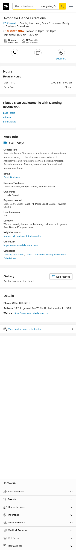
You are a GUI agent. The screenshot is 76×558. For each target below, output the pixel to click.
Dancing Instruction (30, 23)
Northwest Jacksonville (28, 236)
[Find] (62, 6)
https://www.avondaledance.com (21, 245)
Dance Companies (51, 23)
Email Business (12, 177)
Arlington (7, 117)
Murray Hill (9, 236)
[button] (71, 6)
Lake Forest (9, 113)
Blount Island (9, 122)
